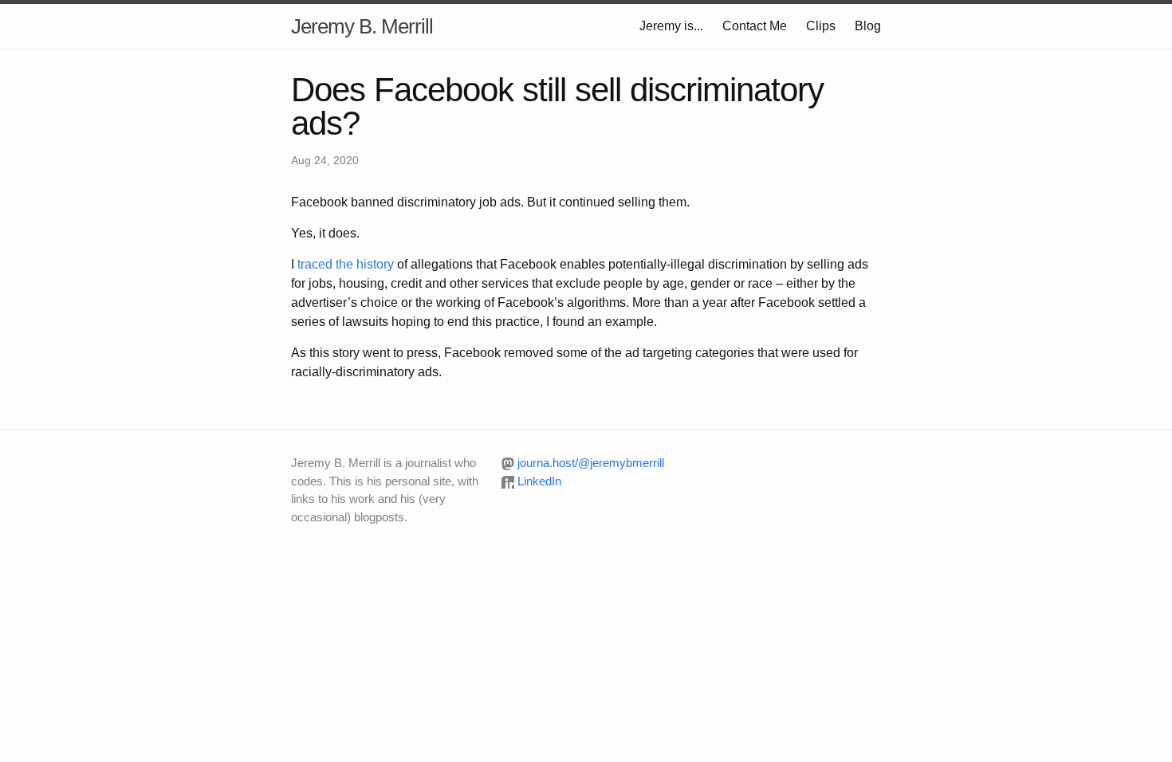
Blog (868, 26)
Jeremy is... (671, 26)
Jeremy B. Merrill (362, 26)
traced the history (345, 264)
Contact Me (754, 26)
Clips (821, 26)
